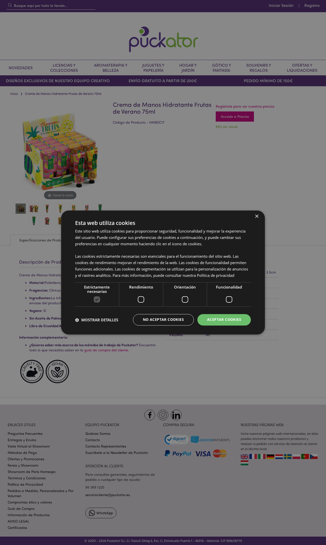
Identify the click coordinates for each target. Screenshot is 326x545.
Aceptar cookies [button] (224, 319)
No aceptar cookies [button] (163, 319)
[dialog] (163, 272)
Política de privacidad (215, 275)
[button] (96, 320)
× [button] (257, 216)
